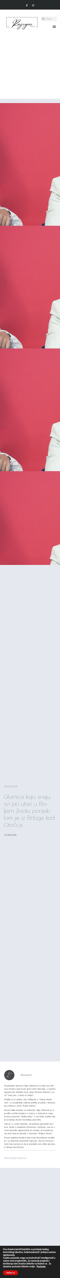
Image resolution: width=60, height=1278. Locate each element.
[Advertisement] (30, 63)
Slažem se (10, 1272)
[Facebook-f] (27, 5)
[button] (54, 26)
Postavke (41, 1267)
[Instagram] (33, 5)
